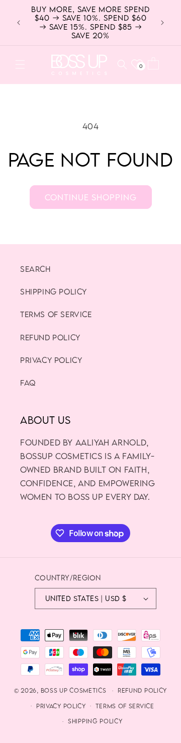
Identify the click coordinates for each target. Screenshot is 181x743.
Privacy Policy (51, 359)
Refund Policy (50, 337)
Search (35, 268)
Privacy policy (61, 706)
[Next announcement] (162, 23)
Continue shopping (91, 197)
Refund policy (142, 690)
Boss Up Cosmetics (74, 690)
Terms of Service (56, 314)
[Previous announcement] (19, 23)
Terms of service (125, 706)
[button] (20, 64)
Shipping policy (53, 291)
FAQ (28, 382)
